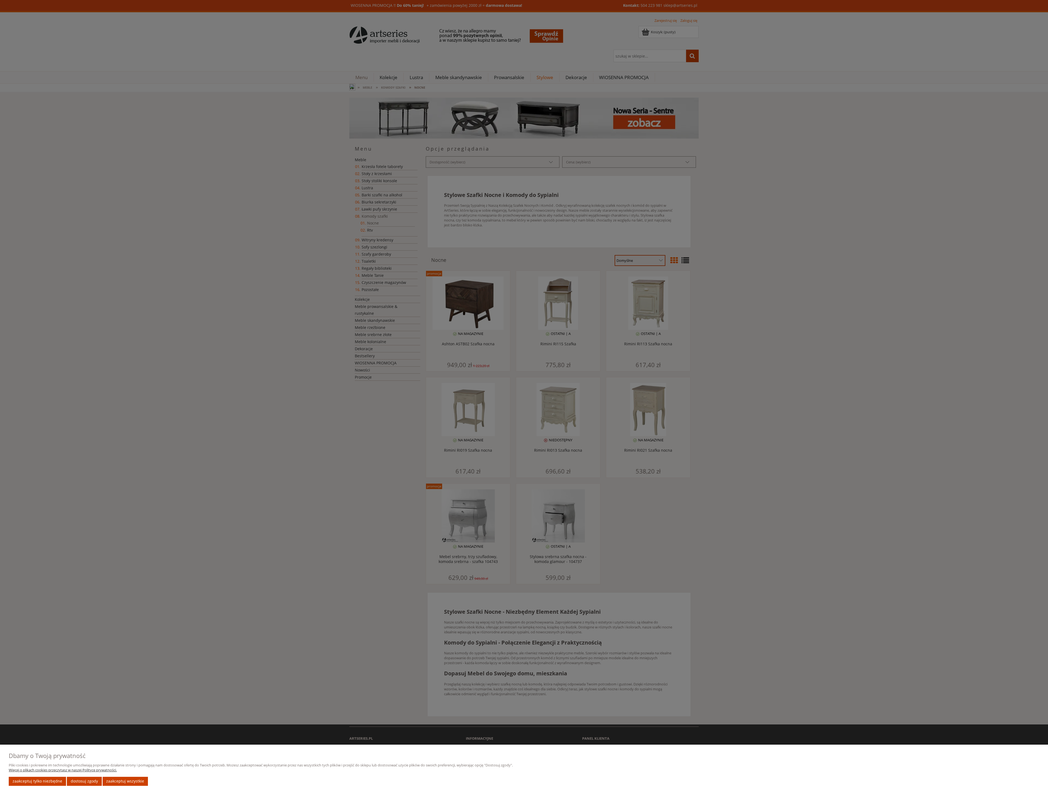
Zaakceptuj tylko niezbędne (37, 781)
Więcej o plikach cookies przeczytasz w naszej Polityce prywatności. (63, 770)
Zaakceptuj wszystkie (125, 781)
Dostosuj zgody (84, 781)
